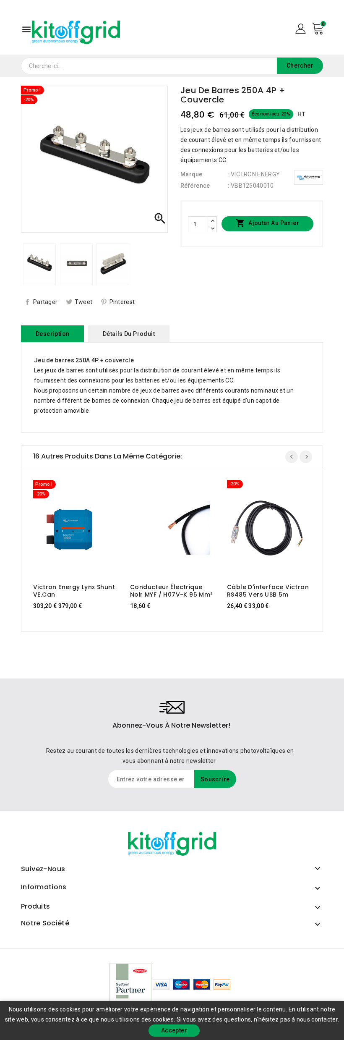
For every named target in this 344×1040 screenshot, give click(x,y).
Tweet (84, 302)
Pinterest (122, 302)
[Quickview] (81, 527)
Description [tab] (52, 333)
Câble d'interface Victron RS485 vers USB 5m (268, 590)
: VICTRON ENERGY (254, 174)
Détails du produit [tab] (129, 333)
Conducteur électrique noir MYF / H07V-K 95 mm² (171, 590)
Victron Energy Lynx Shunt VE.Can (74, 590)
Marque (191, 174)
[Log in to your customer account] (300, 28)
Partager (45, 302)
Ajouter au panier (267, 223)
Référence (195, 185)
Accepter (174, 1030)
